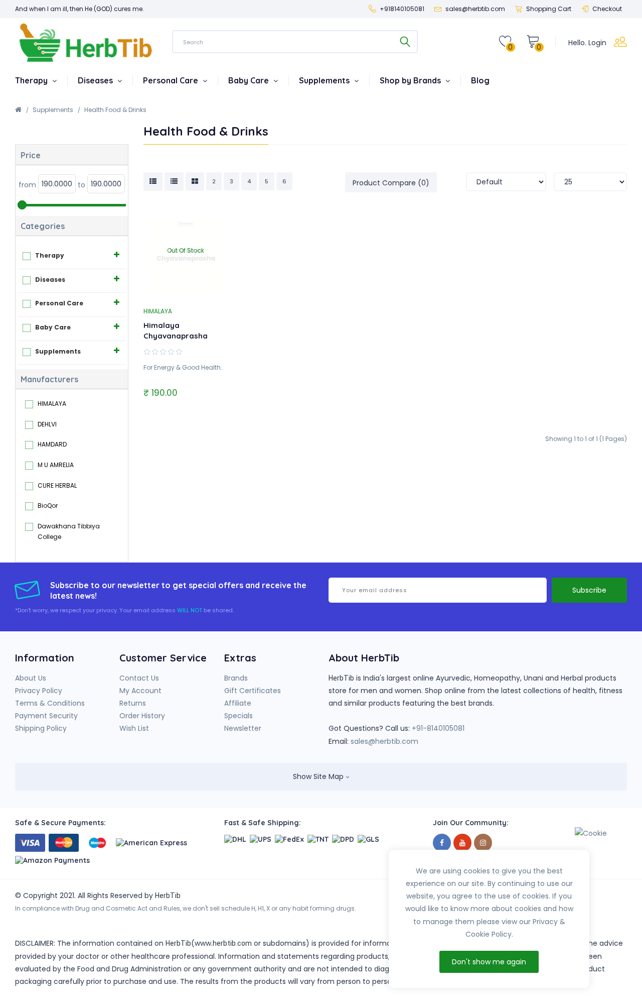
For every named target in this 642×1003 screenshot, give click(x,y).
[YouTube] (462, 843)
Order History (142, 716)
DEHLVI (47, 424)
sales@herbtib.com (384, 741)
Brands (236, 678)
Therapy (32, 80)
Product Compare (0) (391, 183)
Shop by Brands (411, 80)
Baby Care (249, 80)
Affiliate (237, 703)
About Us (30, 678)
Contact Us (139, 678)
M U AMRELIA (56, 465)
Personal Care (171, 80)
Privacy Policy (38, 691)
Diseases (96, 80)
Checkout (607, 9)
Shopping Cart (548, 9)
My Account (140, 691)
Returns (132, 703)
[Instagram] (483, 843)
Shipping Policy (41, 728)
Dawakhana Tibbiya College (69, 531)
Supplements (325, 80)
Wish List (134, 728)
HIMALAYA (52, 403)
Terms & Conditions (50, 703)
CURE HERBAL (57, 485)
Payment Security (46, 716)
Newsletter (242, 728)
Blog (480, 80)
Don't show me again (489, 962)
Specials (238, 716)
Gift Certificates (252, 691)
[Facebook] (442, 843)
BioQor (48, 505)
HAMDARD (52, 444)
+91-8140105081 (438, 728)
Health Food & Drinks (115, 109)
